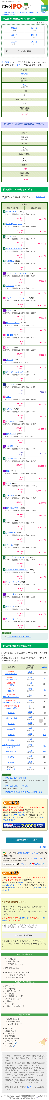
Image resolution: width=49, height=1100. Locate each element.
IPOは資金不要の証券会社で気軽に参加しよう (23, 792)
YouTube (37, 864)
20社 (44, 678)
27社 (30, 751)
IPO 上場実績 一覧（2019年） (19, 637)
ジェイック (10, 286)
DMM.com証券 (11, 708)
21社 (30, 683)
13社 (44, 729)
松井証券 (11, 685)
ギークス (9, 545)
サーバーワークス (12, 582)
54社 (30, 728)
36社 (30, 717)
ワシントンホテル (13, 323)
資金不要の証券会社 (16, 977)
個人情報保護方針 (28, 1098)
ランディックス (12, 211)
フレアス (9, 520)
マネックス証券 (11, 674)
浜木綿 (8, 310)
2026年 (14, 29)
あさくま (9, 409)
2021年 (34, 43)
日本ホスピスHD (12, 508)
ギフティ (9, 347)
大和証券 (11, 735)
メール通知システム (13, 999)
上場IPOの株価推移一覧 (14, 1006)
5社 (30, 695)
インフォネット (12, 421)
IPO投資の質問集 (12, 968)
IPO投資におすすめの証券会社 (17, 972)
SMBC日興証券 (11, 679)
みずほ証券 (11, 729)
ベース (8, 236)
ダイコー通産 (11, 594)
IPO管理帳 (9, 994)
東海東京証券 (11, 752)
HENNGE (9, 335)
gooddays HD (11, 532)
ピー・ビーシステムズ (14, 372)
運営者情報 (14, 1098)
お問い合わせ (10, 1041)
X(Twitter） (24, 864)
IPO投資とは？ (11, 959)
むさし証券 (11, 769)
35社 (30, 739)
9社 (30, 767)
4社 (44, 752)
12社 (30, 756)
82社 (30, 689)
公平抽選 (16, 65)
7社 (44, 690)
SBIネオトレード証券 (11, 697)
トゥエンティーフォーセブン (17, 273)
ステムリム (10, 384)
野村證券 (11, 740)
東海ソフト (10, 607)
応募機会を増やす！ (16, 1024)
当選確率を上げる (12, 1019)
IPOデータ (9, 1004)
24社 (30, 700)
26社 (30, 712)
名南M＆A (10, 261)
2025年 (34, 29)
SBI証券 (11, 691)
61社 (30, 677)
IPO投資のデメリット (16, 964)
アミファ (9, 360)
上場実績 (8, 1001)
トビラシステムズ (12, 458)
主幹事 (44, 667)
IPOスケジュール (12, 986)
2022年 (14, 43)
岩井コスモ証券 (11, 718)
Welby (8, 483)
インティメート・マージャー (17, 298)
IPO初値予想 (10, 989)
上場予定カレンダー (13, 991)
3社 (30, 706)
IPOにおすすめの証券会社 (15, 778)
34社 (24, 85)
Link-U (8, 397)
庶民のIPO (42, 1096)
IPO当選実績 (10, 1028)
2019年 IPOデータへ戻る (27, 840)
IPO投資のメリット (15, 961)
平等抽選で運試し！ (16, 1021)
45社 (30, 672)
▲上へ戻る (42, 847)
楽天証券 (11, 713)
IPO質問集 (24, 918)
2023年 (34, 36)
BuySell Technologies (14, 224)
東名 (8, 471)
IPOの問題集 (10, 1036)
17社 (44, 740)
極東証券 (11, 763)
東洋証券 (11, 757)
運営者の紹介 (10, 1031)
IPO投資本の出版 (12, 1038)
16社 (30, 762)
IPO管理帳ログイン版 (14, 996)
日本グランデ (11, 434)
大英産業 (9, 446)
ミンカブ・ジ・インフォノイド (17, 557)
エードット (10, 496)
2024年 (14, 36)
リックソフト (11, 619)
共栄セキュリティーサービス (17, 570)
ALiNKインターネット (14, 249)
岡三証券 (5, 62)
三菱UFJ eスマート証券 (11, 702)
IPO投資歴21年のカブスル (28, 853)
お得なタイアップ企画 (17, 975)
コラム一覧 (9, 1033)
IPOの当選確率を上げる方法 (16, 786)
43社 (30, 734)
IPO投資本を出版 (35, 858)
